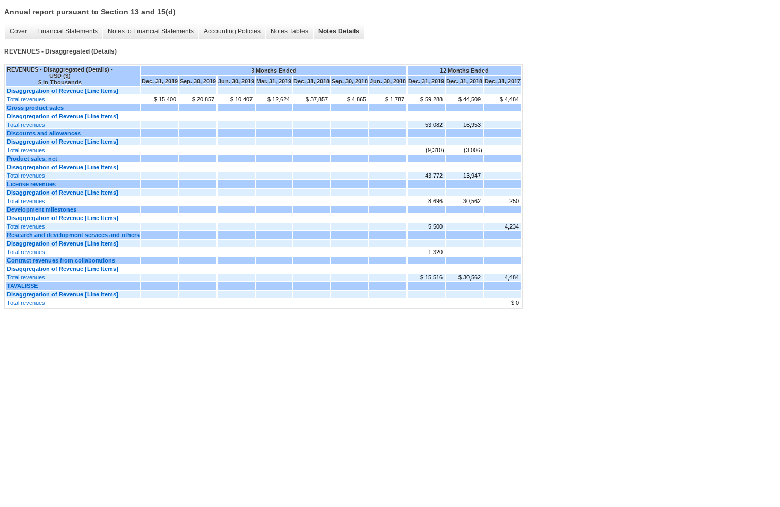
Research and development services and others (73, 235)
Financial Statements (67, 31)
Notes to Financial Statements (151, 31)
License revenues (31, 184)
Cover (18, 31)
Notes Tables (289, 31)
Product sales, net (32, 158)
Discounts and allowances (44, 133)
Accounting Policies (232, 31)
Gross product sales (35, 107)
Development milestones (41, 209)
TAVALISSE (22, 286)
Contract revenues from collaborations (61, 260)
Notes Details (338, 31)
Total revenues (26, 99)
